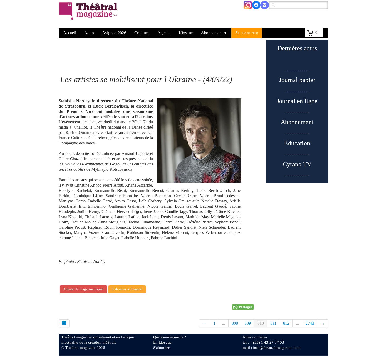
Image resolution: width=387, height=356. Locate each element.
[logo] (89, 14)
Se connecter (246, 33)
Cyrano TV (297, 164)
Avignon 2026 (114, 33)
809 (248, 323)
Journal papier (297, 79)
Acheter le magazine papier (83, 289)
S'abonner (161, 347)
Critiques (141, 33)
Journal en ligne (297, 100)
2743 (310, 323)
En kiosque (162, 342)
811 (273, 323)
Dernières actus (297, 48)
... (223, 323)
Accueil (69, 33)
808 (235, 323)
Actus (89, 33)
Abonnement (214, 33)
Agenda (164, 33)
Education (297, 143)
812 (286, 323)
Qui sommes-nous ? (169, 337)
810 (260, 323)
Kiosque (186, 33)
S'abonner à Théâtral (127, 289)
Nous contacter (255, 337)
